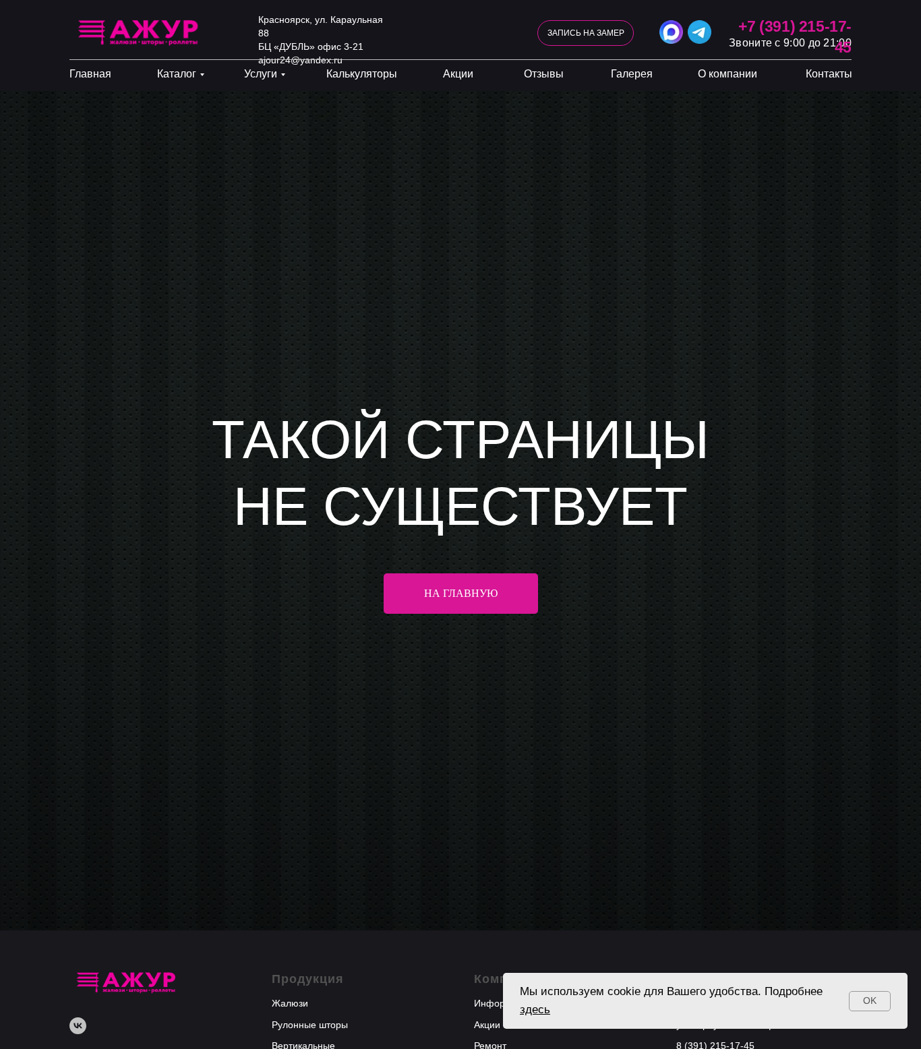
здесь (535, 1009)
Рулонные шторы (310, 1024)
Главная (90, 74)
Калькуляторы (361, 74)
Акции (458, 74)
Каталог (176, 74)
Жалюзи (290, 1003)
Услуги (260, 74)
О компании (727, 74)
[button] (585, 33)
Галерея (632, 74)
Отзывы (544, 74)
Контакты (829, 74)
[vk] (77, 1025)
